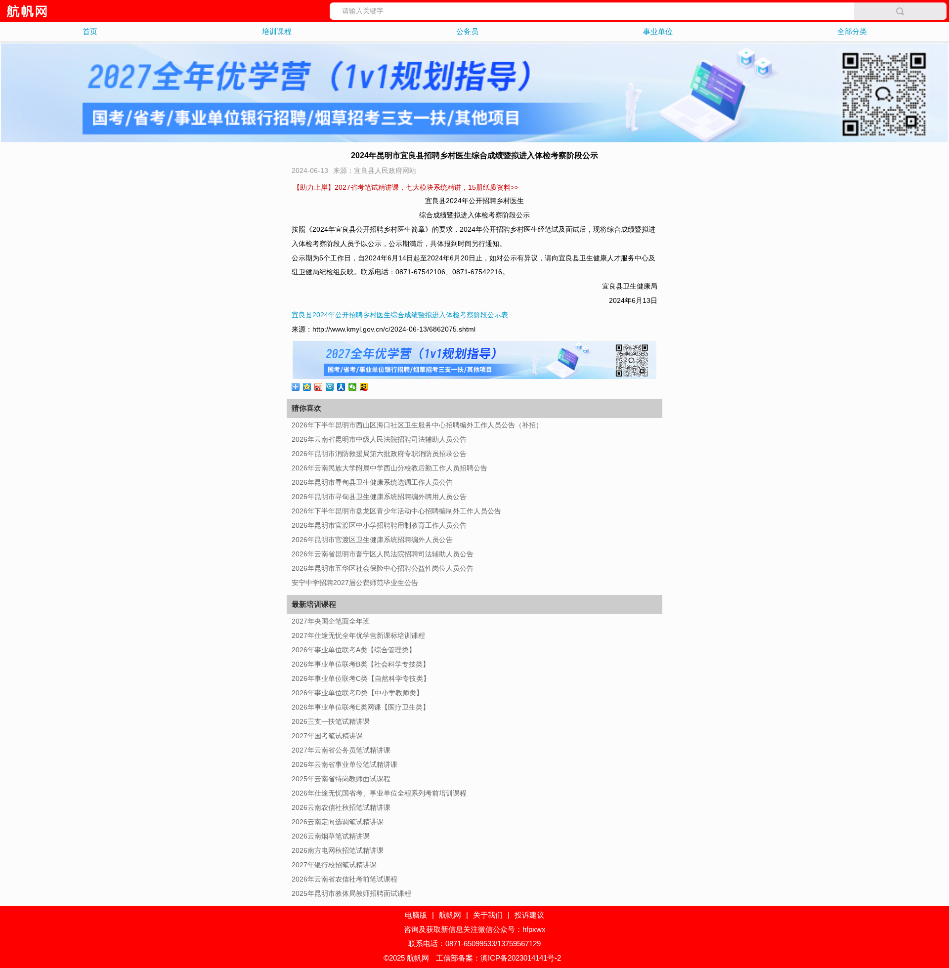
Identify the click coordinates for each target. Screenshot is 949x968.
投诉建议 (529, 915)
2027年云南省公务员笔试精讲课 (341, 750)
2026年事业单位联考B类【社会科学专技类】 (361, 664)
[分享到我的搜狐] (364, 387)
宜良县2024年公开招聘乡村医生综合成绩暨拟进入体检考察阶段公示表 (400, 315)
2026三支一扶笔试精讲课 (331, 721)
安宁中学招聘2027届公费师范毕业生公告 (355, 583)
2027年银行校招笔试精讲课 (334, 865)
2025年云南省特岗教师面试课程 (341, 779)
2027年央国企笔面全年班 (331, 621)
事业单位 (658, 31)
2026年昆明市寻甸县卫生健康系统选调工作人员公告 (372, 482)
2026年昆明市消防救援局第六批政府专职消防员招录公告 (379, 454)
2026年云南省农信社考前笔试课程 (344, 879)
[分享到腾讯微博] (330, 387)
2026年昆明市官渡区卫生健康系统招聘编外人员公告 (372, 540)
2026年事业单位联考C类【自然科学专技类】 (361, 678)
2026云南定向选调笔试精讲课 (338, 822)
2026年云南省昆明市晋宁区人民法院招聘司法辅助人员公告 (383, 554)
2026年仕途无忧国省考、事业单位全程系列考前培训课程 (379, 793)
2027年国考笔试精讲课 (327, 736)
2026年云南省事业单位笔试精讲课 (344, 764)
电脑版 (416, 915)
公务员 (467, 31)
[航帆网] (26, 11)
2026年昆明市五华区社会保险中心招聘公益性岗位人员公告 (383, 568)
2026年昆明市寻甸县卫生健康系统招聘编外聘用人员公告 (379, 497)
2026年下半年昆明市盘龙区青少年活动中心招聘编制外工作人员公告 (396, 511)
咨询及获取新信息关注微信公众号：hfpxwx (475, 929)
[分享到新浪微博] (318, 387)
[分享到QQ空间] (307, 387)
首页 (90, 31)
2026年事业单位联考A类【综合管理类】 (354, 650)
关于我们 (488, 915)
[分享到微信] (352, 387)
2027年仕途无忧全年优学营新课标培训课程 (358, 635)
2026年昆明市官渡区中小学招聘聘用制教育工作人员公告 (379, 525)
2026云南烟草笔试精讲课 (331, 836)
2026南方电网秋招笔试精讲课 (338, 850)
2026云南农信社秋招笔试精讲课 (341, 807)
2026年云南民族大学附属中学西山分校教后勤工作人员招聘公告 (389, 468)
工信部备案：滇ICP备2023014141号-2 (498, 958)
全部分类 (852, 31)
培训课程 (277, 31)
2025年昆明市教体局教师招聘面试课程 (351, 893)
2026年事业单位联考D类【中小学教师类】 (357, 693)
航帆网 (450, 915)
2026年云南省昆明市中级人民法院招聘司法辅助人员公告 (379, 439)
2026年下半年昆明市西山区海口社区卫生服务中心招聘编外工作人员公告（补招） (417, 425)
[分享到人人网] (341, 387)
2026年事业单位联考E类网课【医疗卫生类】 (361, 707)
